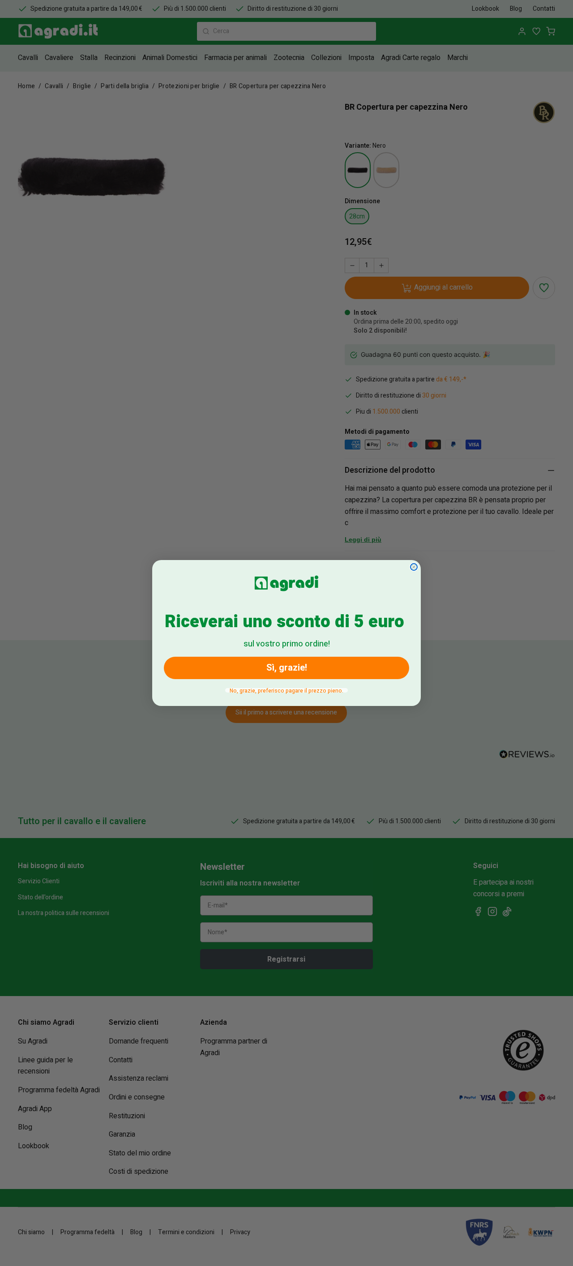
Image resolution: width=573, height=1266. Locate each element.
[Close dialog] (414, 567)
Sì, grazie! (286, 667)
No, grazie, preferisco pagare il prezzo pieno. (286, 690)
